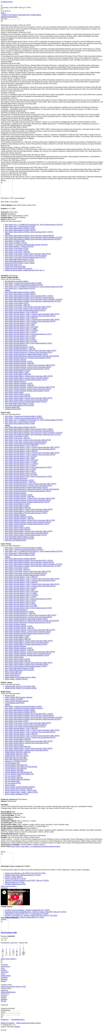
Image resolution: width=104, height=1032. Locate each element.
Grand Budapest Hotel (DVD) (14, 703)
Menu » (3, 13)
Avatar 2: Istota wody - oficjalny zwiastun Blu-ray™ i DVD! (24, 917)
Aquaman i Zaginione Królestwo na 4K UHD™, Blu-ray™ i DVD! (27, 880)
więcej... (7, 234)
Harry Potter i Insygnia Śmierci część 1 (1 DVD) (20, 332)
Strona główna (5, 966)
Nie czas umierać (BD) (12, 781)
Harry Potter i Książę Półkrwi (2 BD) (17, 372)
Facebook (4, 996)
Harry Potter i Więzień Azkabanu (15, 381)
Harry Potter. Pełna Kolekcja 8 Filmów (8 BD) (20, 228)
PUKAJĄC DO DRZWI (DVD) (15, 540)
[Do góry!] (7, 2)
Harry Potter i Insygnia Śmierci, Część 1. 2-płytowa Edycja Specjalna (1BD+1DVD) (32, 314)
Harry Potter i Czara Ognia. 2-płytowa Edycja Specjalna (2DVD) (26, 255)
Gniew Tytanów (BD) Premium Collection (18, 697)
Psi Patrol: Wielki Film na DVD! (15, 884)
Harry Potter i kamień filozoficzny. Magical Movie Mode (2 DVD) (26, 354)
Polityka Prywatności (8, 1023)
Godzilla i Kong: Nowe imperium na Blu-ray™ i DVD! (23, 875)
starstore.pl (4, 990)
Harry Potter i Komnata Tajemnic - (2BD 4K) (19, 363)
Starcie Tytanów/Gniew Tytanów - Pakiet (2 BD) (20, 790)
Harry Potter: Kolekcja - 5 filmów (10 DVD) (19, 246)
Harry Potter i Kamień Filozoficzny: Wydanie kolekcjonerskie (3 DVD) (28, 358)
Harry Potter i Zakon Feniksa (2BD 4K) (18, 396)
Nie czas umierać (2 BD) (13, 776)
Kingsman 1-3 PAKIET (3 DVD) (16, 761)
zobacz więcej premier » (8, 959)
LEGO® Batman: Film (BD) (14, 770)
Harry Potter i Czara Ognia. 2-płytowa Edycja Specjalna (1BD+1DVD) (28, 254)
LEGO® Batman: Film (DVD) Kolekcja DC (19, 774)
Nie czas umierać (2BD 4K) (14, 777)
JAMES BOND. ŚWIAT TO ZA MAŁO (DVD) (21, 688)
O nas (10, 15)
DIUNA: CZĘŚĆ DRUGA (14, 877)
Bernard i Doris (10, 695)
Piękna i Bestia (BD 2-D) (13, 673)
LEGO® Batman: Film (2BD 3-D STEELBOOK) (21, 767)
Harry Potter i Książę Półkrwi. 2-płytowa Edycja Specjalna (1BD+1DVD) (29, 376)
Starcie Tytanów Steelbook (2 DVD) (16, 794)
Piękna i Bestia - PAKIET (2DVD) (16, 679)
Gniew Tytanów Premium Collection (17, 701)
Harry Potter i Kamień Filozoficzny (16, 345)
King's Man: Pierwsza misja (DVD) (16, 759)
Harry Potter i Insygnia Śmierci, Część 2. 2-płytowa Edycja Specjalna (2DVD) (30, 321)
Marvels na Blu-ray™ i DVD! (14, 882)
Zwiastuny (4, 977)
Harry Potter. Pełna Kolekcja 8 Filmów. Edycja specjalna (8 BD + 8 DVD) (29, 232)
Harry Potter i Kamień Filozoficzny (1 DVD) (19, 347)
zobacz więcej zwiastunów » (10, 917)
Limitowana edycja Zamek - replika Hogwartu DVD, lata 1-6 (24, 270)
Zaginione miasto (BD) (12, 407)
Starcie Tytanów (10, 785)
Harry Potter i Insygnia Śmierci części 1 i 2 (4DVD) (21, 330)
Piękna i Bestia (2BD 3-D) (13, 672)
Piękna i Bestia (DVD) (12, 675)
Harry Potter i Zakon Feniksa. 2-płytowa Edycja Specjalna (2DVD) (26, 400)
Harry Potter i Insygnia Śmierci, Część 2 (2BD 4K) (21, 318)
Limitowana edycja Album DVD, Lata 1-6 (18, 268)
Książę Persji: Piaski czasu (13, 265)
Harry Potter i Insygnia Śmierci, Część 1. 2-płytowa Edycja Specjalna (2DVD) (30, 316)
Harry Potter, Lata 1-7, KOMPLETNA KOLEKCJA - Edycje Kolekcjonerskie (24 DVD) (34, 224)
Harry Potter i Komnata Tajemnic (15, 359)
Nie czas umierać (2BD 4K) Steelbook (17, 779)
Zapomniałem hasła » (18, 1019)
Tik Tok (3, 1001)
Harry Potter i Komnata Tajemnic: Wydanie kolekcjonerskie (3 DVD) (27, 369)
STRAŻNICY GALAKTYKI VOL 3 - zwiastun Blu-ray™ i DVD (26, 913)
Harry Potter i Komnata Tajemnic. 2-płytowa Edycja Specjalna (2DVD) (28, 367)
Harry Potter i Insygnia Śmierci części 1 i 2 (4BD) (21, 328)
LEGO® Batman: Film (12, 763)
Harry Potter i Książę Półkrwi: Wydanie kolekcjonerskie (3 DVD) (26, 380)
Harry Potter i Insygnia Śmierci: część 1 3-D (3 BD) (21, 327)
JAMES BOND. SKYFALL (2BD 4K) (17, 752)
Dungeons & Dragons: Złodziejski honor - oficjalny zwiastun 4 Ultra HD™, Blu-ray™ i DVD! (35, 912)
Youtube (3, 997)
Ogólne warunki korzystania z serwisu (28, 1023)
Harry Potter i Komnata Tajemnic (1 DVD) (18, 361)
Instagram (4, 999)
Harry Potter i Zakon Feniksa (14, 392)
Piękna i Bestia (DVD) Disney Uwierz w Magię (20, 677)
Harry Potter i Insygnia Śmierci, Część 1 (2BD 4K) (21, 312)
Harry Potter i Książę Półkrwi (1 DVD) (17, 370)
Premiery (15, 15)
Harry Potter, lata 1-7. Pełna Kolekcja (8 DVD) (20, 226)
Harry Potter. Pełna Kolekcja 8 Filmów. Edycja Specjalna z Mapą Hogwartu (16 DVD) (33, 239)
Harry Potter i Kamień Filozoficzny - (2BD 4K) (20, 349)
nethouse (17, 1026)
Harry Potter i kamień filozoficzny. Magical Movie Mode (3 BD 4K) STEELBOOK (32, 356)
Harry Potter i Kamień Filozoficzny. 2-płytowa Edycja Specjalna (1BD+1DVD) (30, 350)
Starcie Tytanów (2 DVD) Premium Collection (20, 787)
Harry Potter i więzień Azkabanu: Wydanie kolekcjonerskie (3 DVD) (27, 391)
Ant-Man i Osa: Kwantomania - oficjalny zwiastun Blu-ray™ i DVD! (27, 910)
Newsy (28, 15)
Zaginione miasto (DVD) (13, 409)
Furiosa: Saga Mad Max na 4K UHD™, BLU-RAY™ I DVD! (25, 873)
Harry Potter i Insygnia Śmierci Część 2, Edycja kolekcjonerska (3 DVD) (28, 343)
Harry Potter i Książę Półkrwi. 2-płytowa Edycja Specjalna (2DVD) (27, 378)
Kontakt (3, 981)
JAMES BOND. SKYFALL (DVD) (16, 756)
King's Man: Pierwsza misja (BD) (16, 757)
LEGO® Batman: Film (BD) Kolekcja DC (18, 772)
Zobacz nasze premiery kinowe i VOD (13, 986)
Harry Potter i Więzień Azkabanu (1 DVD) (18, 383)
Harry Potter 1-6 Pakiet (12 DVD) (16, 243)
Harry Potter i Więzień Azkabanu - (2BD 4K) (19, 385)
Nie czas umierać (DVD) (13, 783)
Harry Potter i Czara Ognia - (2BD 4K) (17, 252)
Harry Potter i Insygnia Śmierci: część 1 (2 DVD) (21, 323)
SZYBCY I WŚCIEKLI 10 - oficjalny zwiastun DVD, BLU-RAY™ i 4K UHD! (31, 915)
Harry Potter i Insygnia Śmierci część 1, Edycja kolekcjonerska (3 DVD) (28, 334)
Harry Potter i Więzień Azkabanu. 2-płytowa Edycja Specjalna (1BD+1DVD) (30, 387)
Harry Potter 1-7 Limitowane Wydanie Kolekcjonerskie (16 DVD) (26, 245)
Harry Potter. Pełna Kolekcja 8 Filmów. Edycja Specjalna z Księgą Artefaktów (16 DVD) (33, 237)
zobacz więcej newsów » (9, 886)
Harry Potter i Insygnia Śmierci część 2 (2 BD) (20, 338)
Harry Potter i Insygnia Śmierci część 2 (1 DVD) (20, 336)
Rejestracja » (5, 1019)
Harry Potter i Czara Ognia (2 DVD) (16, 250)
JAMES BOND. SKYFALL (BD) (16, 754)
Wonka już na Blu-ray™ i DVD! (15, 878)
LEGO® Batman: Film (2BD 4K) (16, 768)
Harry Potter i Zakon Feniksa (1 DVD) (17, 394)
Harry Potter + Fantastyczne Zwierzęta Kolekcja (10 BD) (23, 283)
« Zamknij (4, 15)
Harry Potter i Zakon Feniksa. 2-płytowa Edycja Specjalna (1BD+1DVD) (28, 398)
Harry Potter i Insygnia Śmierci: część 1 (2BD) (20, 325)
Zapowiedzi (22, 15)
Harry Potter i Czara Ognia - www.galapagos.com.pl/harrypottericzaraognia (35, 846)
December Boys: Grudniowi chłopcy (17, 281)
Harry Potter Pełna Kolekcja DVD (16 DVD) (19, 261)
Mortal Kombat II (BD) (9, 932)
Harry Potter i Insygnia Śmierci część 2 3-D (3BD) (21, 341)
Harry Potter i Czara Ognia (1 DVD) (16, 248)
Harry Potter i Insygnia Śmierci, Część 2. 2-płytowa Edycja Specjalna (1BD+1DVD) (32, 319)
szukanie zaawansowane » (9, 16)
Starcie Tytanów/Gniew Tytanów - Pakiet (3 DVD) (21, 792)
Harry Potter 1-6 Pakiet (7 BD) (15, 241)
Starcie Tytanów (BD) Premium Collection (18, 788)
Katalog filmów (36, 15)
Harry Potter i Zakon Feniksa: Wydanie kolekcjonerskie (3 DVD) (26, 401)
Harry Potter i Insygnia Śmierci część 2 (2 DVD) (20, 339)
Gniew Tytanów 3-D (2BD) (14, 699)
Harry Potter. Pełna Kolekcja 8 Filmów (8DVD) (20, 230)
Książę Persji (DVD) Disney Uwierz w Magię (20, 263)
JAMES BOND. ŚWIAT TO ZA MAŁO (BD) (20, 686)
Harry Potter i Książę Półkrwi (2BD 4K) (18, 374)
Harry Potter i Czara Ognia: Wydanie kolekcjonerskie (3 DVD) (25, 257)
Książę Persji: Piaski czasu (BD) (15, 266)
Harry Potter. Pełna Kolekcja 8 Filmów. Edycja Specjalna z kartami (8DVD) (29, 235)
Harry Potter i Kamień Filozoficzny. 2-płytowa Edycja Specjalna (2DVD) (28, 352)
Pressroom (4, 979)
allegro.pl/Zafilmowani (8, 992)
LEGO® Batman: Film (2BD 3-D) (16, 765)
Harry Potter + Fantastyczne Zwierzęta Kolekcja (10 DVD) (24, 285)
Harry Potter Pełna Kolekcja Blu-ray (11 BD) (19, 259)
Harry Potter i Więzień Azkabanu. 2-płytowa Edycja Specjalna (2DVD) (28, 389)
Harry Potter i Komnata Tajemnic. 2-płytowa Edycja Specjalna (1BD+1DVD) (30, 365)
